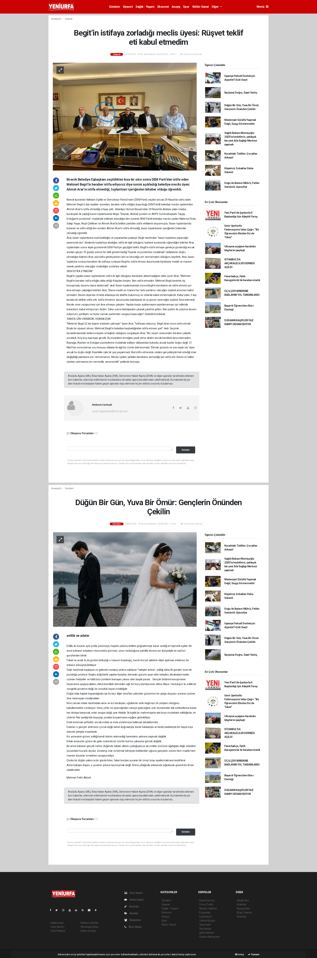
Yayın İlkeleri (57, 926)
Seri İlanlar (205, 928)
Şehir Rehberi (206, 932)
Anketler (241, 904)
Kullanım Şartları (90, 922)
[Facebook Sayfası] (52, 910)
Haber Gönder (88, 930)
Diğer (216, 6)
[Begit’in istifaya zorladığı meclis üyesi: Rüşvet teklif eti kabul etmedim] (125, 116)
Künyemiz (135, 920)
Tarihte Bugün (207, 920)
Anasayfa (56, 18)
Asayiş (176, 6)
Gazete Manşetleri (209, 936)
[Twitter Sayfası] (58, 910)
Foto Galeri (136, 892)
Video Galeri (136, 899)
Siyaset (128, 6)
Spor (186, 6)
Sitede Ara (243, 900)
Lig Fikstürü (205, 916)
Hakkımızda (56, 922)
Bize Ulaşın (135, 926)
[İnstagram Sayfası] (64, 910)
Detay (240, 954)
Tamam (254, 954)
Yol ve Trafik (206, 904)
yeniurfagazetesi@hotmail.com (110, 411)
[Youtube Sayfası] (71, 910)
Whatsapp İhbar (89, 926)
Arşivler (134, 913)
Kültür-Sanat (200, 6)
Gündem (114, 6)
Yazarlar (133, 906)
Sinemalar (205, 924)
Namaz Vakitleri (208, 908)
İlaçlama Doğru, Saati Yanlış (240, 92)
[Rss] (84, 910)
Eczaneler (204, 912)
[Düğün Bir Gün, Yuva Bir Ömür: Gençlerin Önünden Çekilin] (125, 579)
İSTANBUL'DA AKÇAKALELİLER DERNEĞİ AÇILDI (239, 263)
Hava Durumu (207, 900)
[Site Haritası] (90, 910)
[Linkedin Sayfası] (77, 910)
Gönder (186, 449)
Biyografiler (243, 908)
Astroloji (241, 916)
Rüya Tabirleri (244, 912)
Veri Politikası (57, 930)
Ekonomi (163, 6)
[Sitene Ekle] (97, 910)
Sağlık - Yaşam (145, 6)
